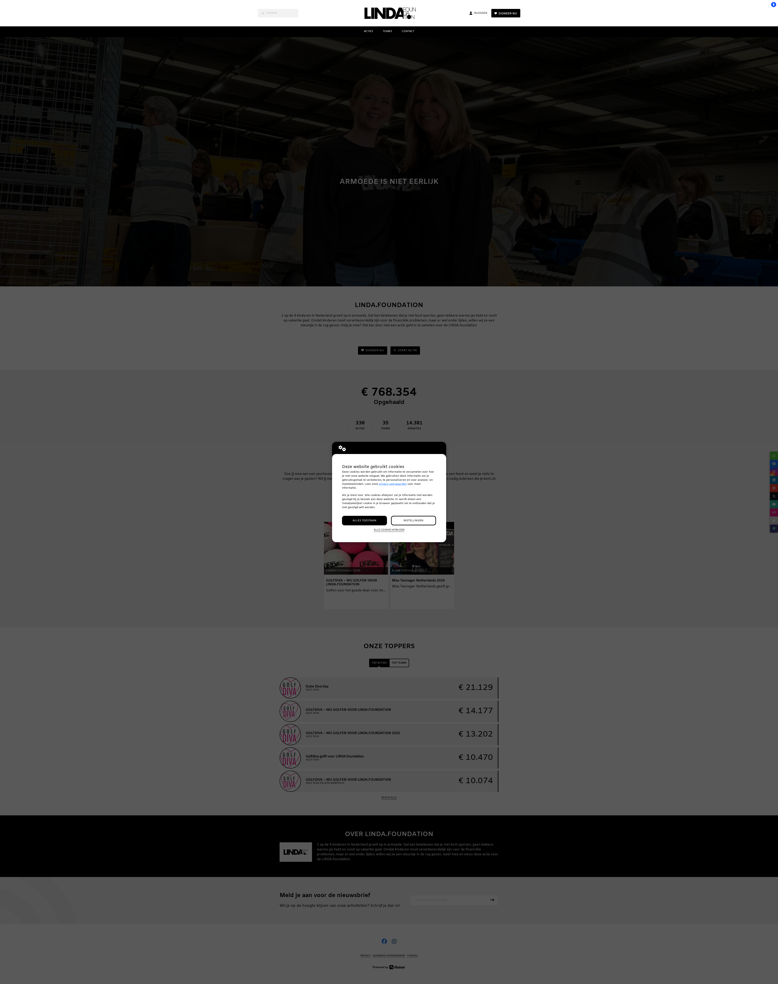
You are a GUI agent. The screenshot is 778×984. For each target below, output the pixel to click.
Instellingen (413, 520)
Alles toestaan (364, 520)
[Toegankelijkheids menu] (773, 4)
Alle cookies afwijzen (389, 530)
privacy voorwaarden (393, 484)
